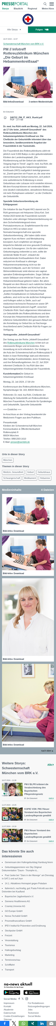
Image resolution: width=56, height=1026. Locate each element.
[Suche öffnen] (45, 4)
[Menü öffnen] (51, 4)
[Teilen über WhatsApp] (23, 1023)
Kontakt (7, 1006)
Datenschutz (10, 1013)
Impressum (9, 1003)
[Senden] (51, 1023)
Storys (5, 8)
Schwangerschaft (11, 478)
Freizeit (8, 935)
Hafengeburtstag (13, 950)
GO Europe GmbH (14, 911)
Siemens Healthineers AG (17, 901)
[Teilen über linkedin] (42, 1023)
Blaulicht (18, 8)
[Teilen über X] (14, 1023)
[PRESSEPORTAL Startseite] (15, 4)
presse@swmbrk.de (20, 442)
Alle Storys (12, 29)
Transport (9, 970)
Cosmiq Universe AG (15, 906)
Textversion (33, 1013)
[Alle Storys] (28, 24)
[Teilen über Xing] (32, 1023)
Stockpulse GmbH (13, 930)
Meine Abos (48, 8)
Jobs (30, 1010)
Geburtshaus (44, 472)
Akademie (8, 1010)
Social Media (34, 1016)
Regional (32, 8)
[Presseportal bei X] (22, 999)
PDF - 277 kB (26, 118)
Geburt (30, 472)
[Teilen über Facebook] (4, 1023)
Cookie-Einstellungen (14, 1016)
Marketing (9, 955)
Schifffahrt (10, 965)
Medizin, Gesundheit (13, 472)
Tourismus (10, 945)
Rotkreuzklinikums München (21, 343)
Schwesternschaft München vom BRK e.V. (23, 44)
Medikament (30, 478)
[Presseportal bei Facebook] (18, 999)
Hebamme (45, 478)
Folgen (39, 29)
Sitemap (8, 1019)
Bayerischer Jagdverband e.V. (19, 896)
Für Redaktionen (36, 1003)
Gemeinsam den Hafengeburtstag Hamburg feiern (29, 862)
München (7, 460)
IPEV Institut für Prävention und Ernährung (25, 926)
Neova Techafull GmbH (16, 916)
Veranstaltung (11, 940)
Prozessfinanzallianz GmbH (18, 921)
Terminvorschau (12, 960)
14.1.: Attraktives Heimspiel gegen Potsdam (26, 883)
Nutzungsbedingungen (39, 1006)
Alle (50, 764)
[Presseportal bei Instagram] (26, 998)
